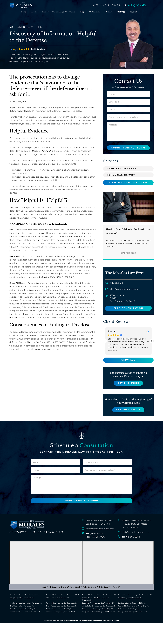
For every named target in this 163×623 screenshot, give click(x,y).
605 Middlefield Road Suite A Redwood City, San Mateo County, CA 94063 (136, 524)
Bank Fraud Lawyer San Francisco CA (24, 595)
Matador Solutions (112, 620)
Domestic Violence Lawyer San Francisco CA (135, 595)
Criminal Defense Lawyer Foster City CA (133, 606)
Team (44, 12)
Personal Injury (121, 175)
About (34, 12)
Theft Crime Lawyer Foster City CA (59, 609)
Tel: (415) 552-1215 (94, 533)
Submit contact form (128, 148)
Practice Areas (58, 12)
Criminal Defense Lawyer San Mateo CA (25, 612)
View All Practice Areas (128, 182)
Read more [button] (112, 351)
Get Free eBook (128, 409)
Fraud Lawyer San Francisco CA (130, 598)
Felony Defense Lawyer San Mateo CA (132, 612)
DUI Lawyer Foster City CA (128, 609)
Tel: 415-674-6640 (131, 537)
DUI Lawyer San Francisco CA (57, 598)
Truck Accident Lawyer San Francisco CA (61, 606)
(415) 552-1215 (138, 5)
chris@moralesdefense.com (124, 289)
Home (23, 12)
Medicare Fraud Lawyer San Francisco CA (26, 603)
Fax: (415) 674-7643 (96, 537)
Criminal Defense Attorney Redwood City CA (63, 595)
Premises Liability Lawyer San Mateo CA (61, 612)
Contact (108, 12)
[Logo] (27, 525)
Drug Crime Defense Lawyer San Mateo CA (98, 612)
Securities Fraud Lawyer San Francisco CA (98, 603)
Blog (82, 12)
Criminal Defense (122, 168)
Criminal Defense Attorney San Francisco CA (99, 595)
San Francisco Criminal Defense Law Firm (81, 586)
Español (133, 12)
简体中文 (121, 12)
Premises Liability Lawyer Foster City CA (97, 609)
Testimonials (94, 12)
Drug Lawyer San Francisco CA (22, 598)
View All (128, 360)
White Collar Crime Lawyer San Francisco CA (99, 606)
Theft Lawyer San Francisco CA (22, 606)
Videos (72, 12)
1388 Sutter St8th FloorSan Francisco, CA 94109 (122, 298)
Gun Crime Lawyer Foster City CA (23, 609)
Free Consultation (128, 308)
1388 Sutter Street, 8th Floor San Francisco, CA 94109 (100, 522)
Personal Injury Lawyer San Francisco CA (61, 603)
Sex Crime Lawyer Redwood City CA (132, 603)
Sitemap (83, 620)
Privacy (91, 620)
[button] (151, 341)
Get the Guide (128, 383)
